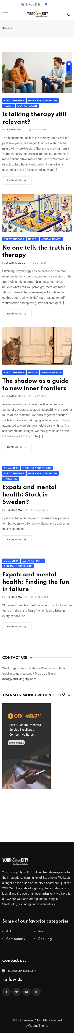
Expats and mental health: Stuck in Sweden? (29, 495)
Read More (14, 180)
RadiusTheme (38, 1025)
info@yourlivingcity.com (22, 970)
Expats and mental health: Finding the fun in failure (35, 582)
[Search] (69, 14)
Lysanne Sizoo (15, 129)
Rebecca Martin (16, 510)
